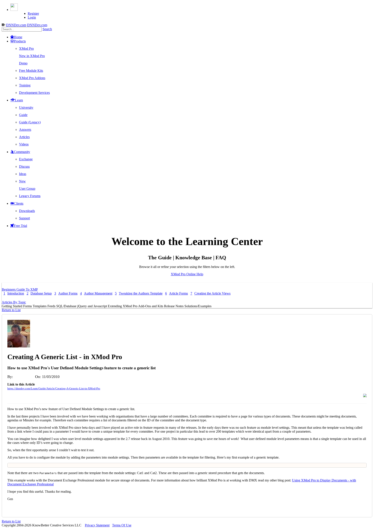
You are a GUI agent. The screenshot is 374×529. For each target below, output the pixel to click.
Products (20, 41)
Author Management (96, 293)
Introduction (13, 293)
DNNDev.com (16, 25)
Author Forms (65, 293)
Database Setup (39, 293)
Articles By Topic (14, 302)
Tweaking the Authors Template (139, 293)
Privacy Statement (97, 525)
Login (32, 17)
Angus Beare (24, 376)
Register (33, 13)
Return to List (11, 310)
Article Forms (176, 293)
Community (22, 152)
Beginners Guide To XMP (20, 289)
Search (47, 29)
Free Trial (20, 226)
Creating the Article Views (210, 293)
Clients (18, 203)
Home (18, 37)
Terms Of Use (121, 525)
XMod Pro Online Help (187, 274)
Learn (19, 100)
